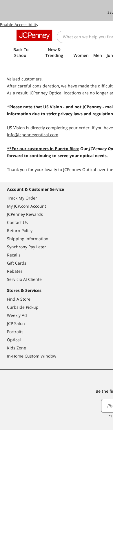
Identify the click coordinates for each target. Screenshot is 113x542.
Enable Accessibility (19, 24)
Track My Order (22, 198)
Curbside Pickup (23, 307)
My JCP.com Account (26, 206)
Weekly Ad (17, 315)
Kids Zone (16, 348)
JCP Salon (16, 323)
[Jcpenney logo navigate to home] (34, 35)
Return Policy (19, 230)
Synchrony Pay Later (26, 247)
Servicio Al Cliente (24, 279)
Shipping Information (27, 238)
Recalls (14, 255)
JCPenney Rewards (25, 214)
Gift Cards (16, 263)
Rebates (15, 271)
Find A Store (18, 299)
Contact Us (17, 222)
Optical (14, 339)
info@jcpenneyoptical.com (32, 134)
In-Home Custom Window (31, 356)
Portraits (15, 331)
